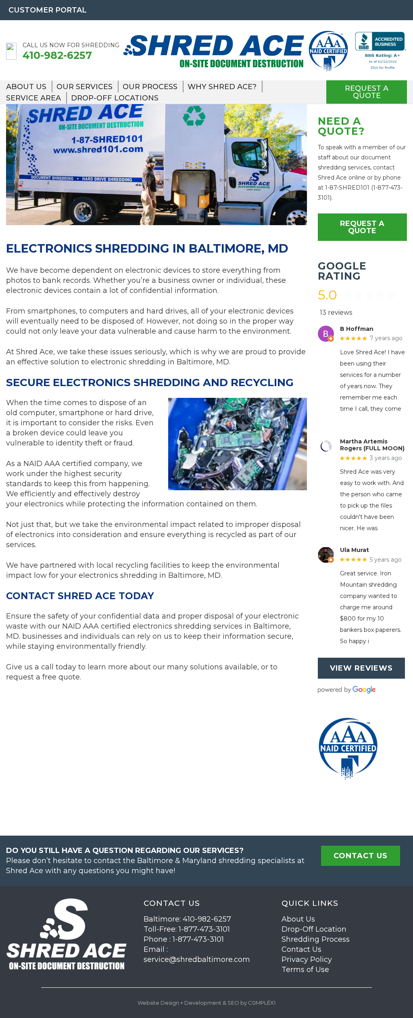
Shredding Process (316, 939)
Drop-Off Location (314, 929)
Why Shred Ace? (222, 86)
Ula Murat (354, 550)
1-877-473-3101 (204, 929)
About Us (26, 86)
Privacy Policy (307, 959)
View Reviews (361, 668)
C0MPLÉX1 (261, 1002)
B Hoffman (356, 329)
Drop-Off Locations (115, 98)
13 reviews (336, 312)
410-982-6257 (57, 55)
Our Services (84, 86)
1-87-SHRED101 (347, 187)
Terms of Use (305, 969)
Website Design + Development (179, 1002)
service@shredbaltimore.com (197, 959)
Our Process (150, 86)
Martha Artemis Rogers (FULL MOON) (372, 445)
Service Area (33, 98)
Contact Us (301, 949)
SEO (233, 1002)
